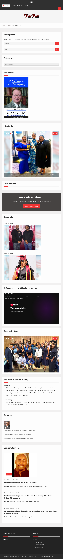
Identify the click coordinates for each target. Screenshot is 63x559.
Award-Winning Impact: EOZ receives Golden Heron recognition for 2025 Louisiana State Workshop (31, 175)
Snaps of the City (16, 5)
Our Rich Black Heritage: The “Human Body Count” (20, 482)
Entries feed (38, 542)
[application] (31, 308)
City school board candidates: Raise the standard (17, 434)
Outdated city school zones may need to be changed (18, 438)
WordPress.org (39, 547)
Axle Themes (56, 556)
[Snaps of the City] (22, 237)
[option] (20, 5)
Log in (36, 539)
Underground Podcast (31, 206)
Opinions (9, 474)
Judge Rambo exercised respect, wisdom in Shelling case (19, 430)
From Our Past (10, 184)
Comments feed (39, 544)
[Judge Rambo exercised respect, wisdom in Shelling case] (7, 425)
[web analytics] (5, 539)
